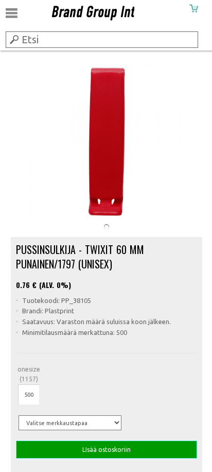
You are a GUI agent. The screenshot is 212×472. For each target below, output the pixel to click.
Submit (13, 39)
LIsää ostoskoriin (106, 449)
